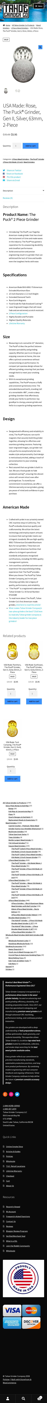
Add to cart (31, 145)
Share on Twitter (14, 170)
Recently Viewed (13, 1206)
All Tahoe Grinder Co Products (23, 25)
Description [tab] (8, 190)
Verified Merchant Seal (15, 1236)
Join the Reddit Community (18, 1246)
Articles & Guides (13, 1151)
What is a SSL (11, 1241)
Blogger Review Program (17, 1231)
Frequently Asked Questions (18, 1216)
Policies (9, 1156)
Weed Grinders (29, 162)
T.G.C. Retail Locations (15, 1166)
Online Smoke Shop (14, 1146)
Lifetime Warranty (14, 1171)
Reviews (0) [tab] (8, 198)
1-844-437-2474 (9, 1109)
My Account (11, 1211)
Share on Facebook (15, 173)
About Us (10, 1185)
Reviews (9, 1226)
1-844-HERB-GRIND (11, 1105)
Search (23, 1398)
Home (8, 25)
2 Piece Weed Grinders (19, 28)
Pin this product (14, 177)
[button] (40, 47)
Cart (8, 1181)
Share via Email (13, 180)
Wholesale (10, 1161)
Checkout (10, 1176)
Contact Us (11, 1221)
